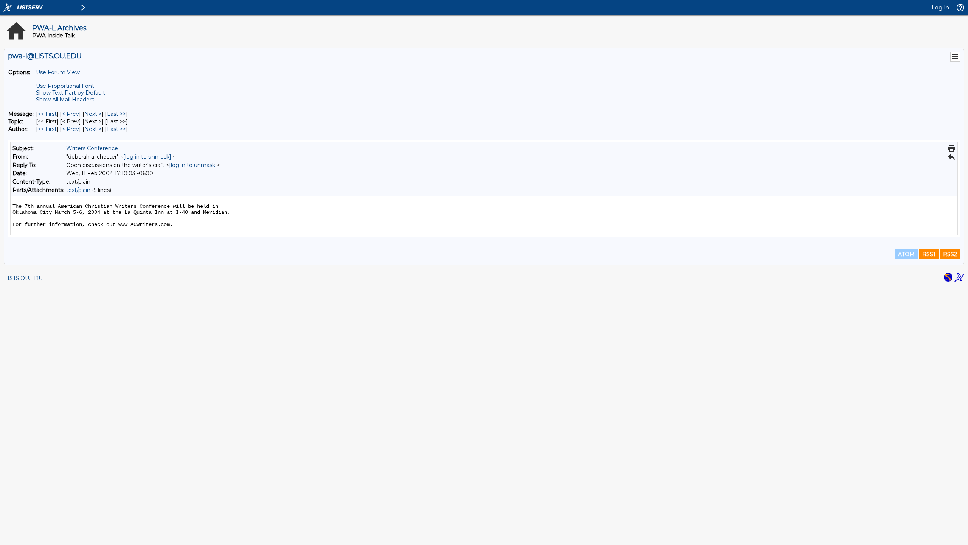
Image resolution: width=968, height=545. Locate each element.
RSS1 (928, 254)
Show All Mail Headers (65, 99)
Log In (940, 7)
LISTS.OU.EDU (23, 278)
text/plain (78, 190)
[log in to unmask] (147, 156)
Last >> (116, 114)
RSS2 (950, 254)
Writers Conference (92, 148)
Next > (93, 114)
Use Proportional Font (65, 86)
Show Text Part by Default (70, 92)
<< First (47, 114)
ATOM (906, 254)
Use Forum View (58, 72)
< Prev (70, 114)
